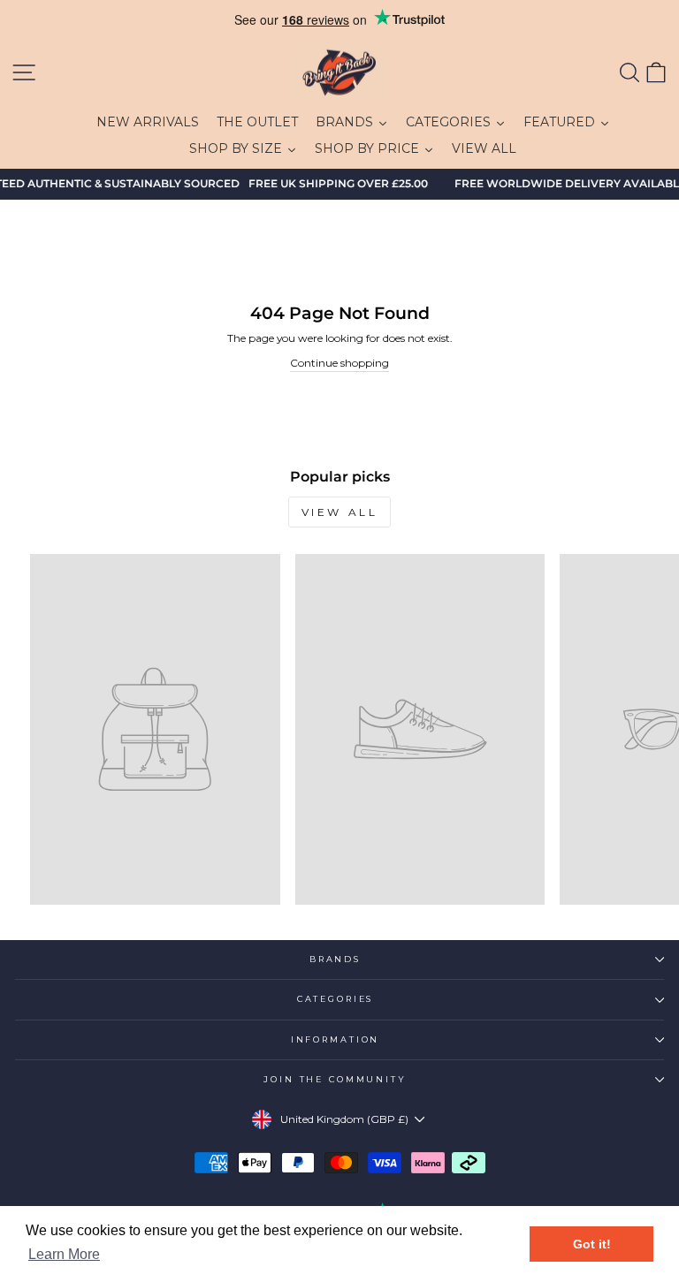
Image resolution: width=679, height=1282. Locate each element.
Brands (335, 959)
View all (339, 512)
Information (335, 1039)
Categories (335, 999)
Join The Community (335, 1079)
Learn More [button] (64, 1254)
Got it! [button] (592, 1244)
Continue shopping (339, 362)
